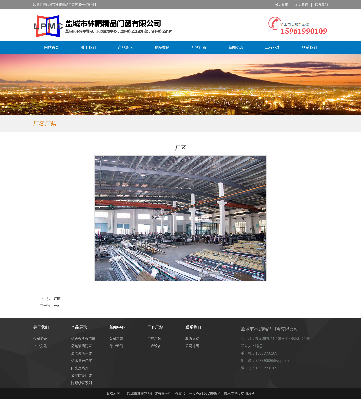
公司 (57, 306)
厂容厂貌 (199, 47)
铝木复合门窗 (81, 361)
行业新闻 (116, 346)
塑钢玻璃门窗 (81, 346)
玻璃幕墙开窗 (81, 353)
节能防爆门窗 (81, 375)
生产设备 (154, 346)
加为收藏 (301, 5)
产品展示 (125, 47)
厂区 (57, 299)
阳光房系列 (79, 368)
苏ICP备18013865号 (205, 393)
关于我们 (88, 47)
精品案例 (162, 47)
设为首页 (281, 5)
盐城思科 (248, 393)
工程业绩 (272, 47)
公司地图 (192, 346)
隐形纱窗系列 (81, 383)
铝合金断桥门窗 (83, 339)
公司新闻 (116, 339)
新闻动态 (235, 47)
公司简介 (40, 339)
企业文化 (40, 346)
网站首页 (51, 47)
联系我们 (321, 5)
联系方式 (192, 339)
